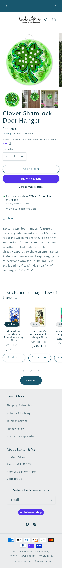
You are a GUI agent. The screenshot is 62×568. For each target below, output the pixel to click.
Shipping (7, 134)
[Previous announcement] (6, 6)
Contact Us (14, 479)
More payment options (31, 187)
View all (31, 380)
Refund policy (27, 556)
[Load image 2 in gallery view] (31, 99)
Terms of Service (17, 421)
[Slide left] (23, 371)
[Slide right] (38, 371)
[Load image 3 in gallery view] (49, 99)
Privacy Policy (15, 429)
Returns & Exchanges (20, 413)
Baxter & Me (29, 551)
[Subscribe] (51, 500)
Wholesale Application (21, 436)
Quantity (8, 149)
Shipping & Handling (19, 405)
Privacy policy (46, 556)
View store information (21, 209)
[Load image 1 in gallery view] (12, 99)
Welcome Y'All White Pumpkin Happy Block (39, 334)
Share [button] (10, 218)
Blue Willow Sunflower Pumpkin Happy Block (13, 336)
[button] (7, 19)
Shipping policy (43, 561)
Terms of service (23, 561)
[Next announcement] (55, 6)
